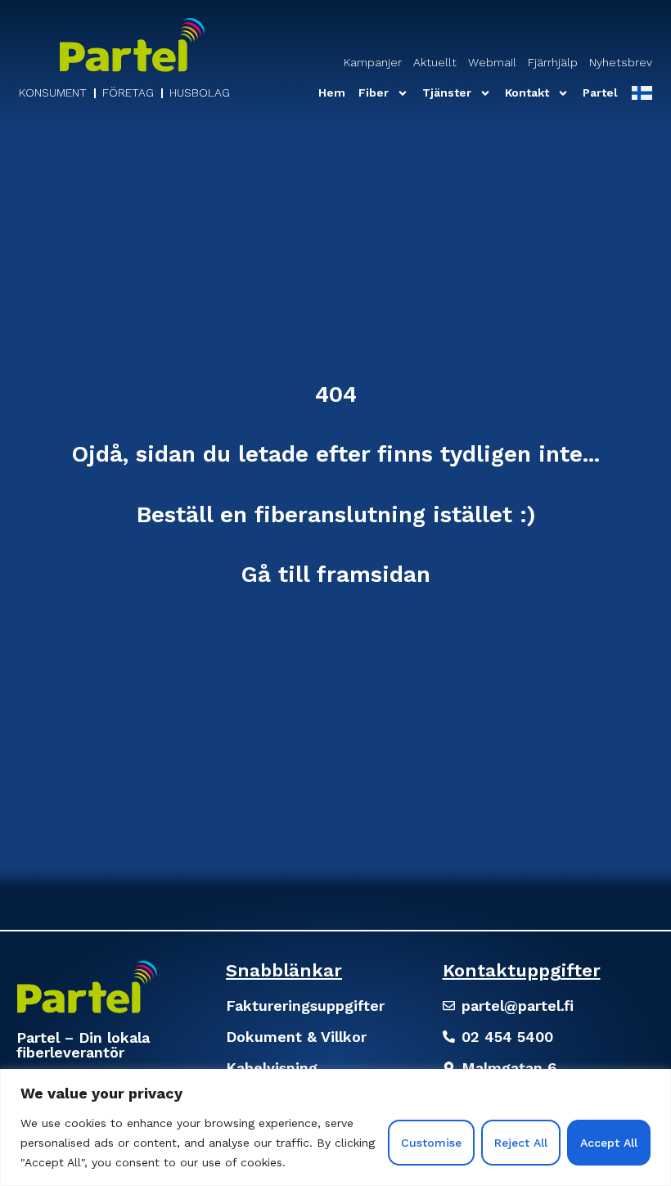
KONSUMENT (53, 92)
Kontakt (527, 92)
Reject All (520, 1142)
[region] (335, 1127)
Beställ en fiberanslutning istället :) (335, 514)
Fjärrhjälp (553, 62)
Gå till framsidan (335, 574)
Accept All (608, 1142)
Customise (431, 1142)
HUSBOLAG (199, 92)
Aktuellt (435, 62)
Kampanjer (373, 62)
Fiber (373, 92)
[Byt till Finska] (641, 93)
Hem (331, 92)
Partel (600, 92)
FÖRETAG (128, 92)
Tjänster (446, 92)
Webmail (492, 62)
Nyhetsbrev (620, 62)
